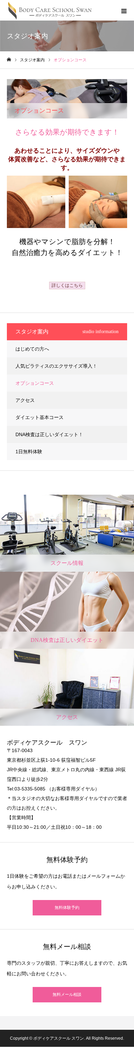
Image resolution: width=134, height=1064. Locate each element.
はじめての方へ (32, 349)
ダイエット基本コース (39, 417)
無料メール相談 (67, 994)
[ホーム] (9, 60)
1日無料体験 (28, 451)
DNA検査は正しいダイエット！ (49, 434)
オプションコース (34, 383)
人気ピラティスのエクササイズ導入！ (56, 366)
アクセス (25, 400)
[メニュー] (124, 10)
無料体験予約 (67, 907)
